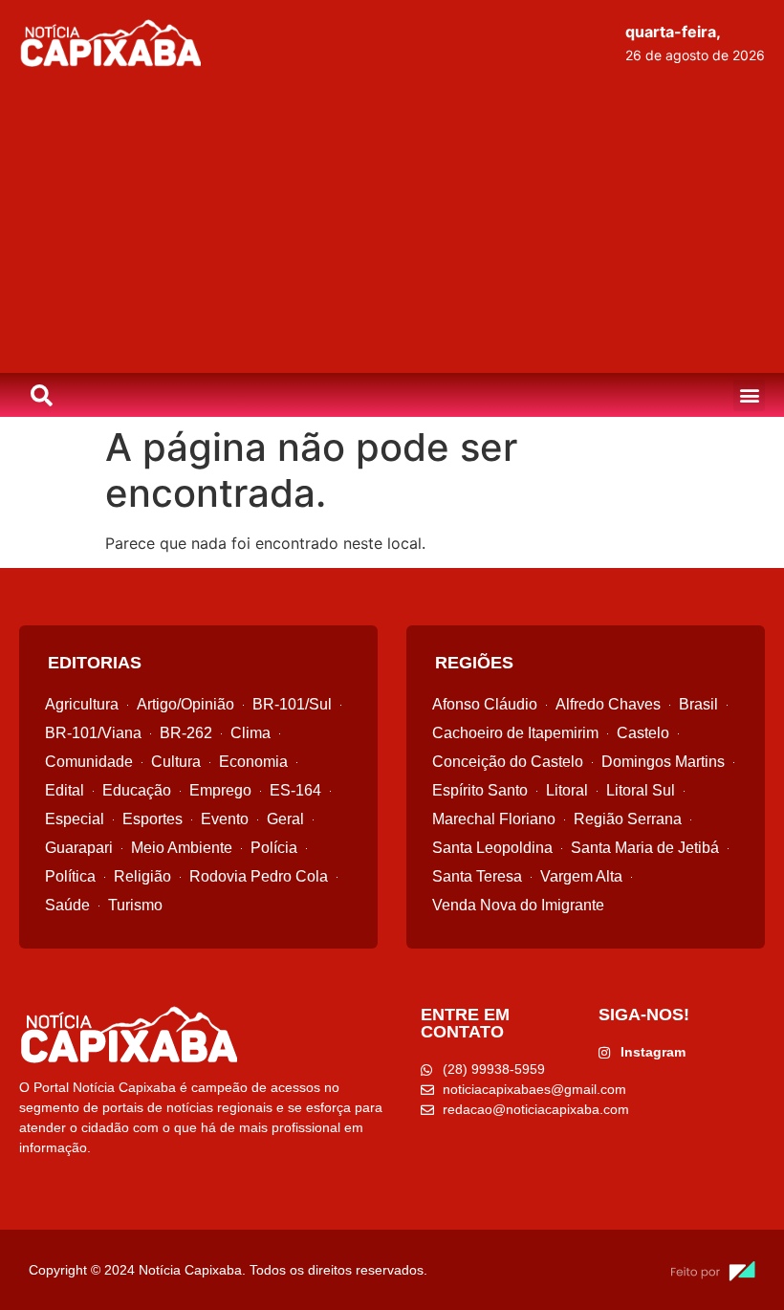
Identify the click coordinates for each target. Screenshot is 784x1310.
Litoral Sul (640, 790)
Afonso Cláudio (484, 704)
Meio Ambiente (181, 848)
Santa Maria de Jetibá (645, 848)
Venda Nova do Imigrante (518, 905)
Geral (285, 819)
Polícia (273, 848)
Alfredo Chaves (608, 704)
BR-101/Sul (292, 704)
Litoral (567, 790)
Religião (142, 876)
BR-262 (186, 733)
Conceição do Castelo (507, 761)
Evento (225, 819)
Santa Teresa (477, 876)
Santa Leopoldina (492, 848)
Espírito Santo (480, 790)
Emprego (220, 790)
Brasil (698, 704)
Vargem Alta (581, 876)
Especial (74, 819)
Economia (253, 761)
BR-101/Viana (93, 733)
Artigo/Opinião (185, 704)
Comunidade (89, 761)
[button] (749, 395)
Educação (136, 790)
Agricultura (82, 704)
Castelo (643, 733)
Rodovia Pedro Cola (258, 876)
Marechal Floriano (493, 819)
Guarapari (79, 848)
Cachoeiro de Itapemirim (515, 733)
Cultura (176, 761)
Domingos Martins (663, 761)
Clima (250, 733)
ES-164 (295, 790)
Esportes (152, 819)
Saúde (67, 905)
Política (70, 876)
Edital (64, 790)
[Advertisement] (392, 229)
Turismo (135, 905)
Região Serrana (628, 819)
